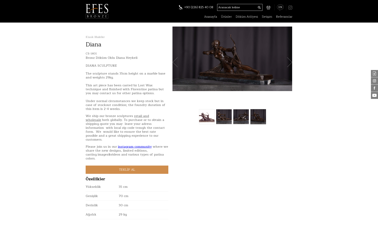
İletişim (267, 16)
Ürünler (226, 16)
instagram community (135, 146)
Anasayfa (210, 16)
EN (280, 7)
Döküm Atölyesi (247, 16)
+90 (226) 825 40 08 (198, 7)
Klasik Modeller (95, 37)
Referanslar (284, 16)
